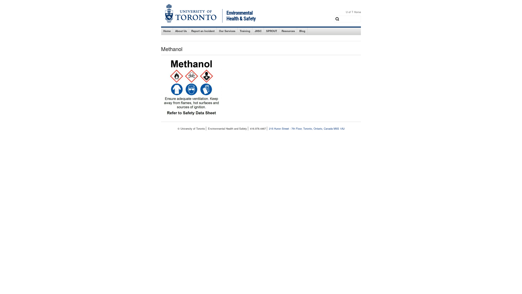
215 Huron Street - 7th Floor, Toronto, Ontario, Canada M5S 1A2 (307, 128)
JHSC (258, 31)
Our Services (227, 31)
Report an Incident (203, 31)
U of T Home (353, 12)
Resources (288, 31)
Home (167, 31)
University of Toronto (190, 13)
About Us (181, 31)
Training (245, 31)
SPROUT (271, 31)
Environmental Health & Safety (241, 15)
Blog (302, 31)
